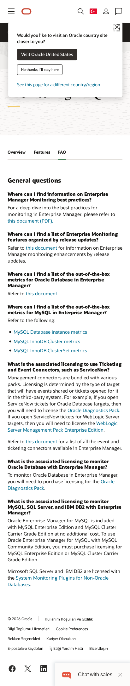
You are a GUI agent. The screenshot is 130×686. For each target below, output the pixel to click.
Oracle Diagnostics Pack (93, 410)
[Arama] (81, 11)
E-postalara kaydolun (25, 648)
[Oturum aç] (106, 11)
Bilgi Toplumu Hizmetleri (29, 628)
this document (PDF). (30, 221)
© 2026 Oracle (20, 618)
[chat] (66, 674)
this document (41, 248)
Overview (17, 152)
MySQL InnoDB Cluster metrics (47, 341)
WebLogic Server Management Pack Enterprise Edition (62, 426)
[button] (11, 11)
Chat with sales (95, 674)
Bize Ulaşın (98, 648)
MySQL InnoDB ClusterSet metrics (50, 350)
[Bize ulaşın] (118, 11)
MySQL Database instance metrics (50, 332)
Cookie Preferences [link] (72, 628)
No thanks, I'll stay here (40, 69)
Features (42, 152)
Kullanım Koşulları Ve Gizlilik (69, 618)
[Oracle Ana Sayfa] (26, 11)
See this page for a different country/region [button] (58, 85)
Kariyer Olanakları (61, 638)
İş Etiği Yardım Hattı (66, 648)
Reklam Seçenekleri (24, 638)
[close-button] (120, 674)
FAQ (62, 152)
